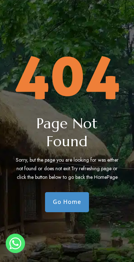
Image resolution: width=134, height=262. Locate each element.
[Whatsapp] (15, 243)
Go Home (67, 202)
